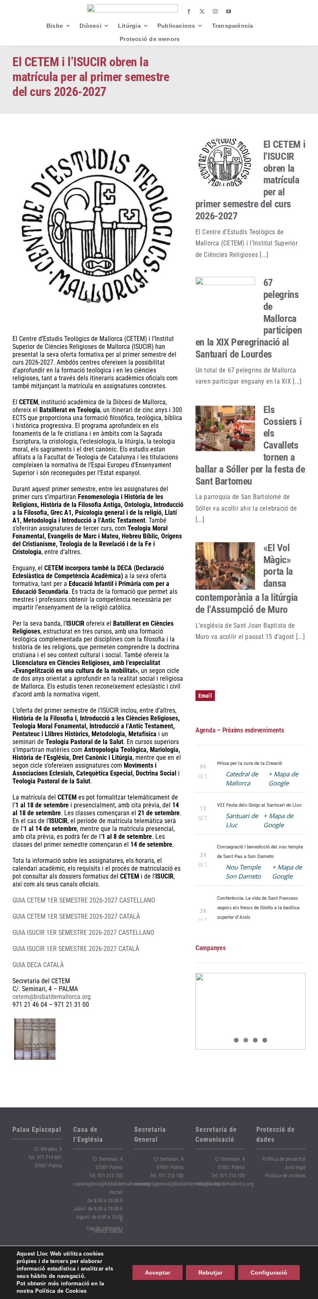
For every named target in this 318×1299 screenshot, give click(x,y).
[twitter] (202, 11)
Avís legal (295, 1167)
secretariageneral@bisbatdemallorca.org (176, 1184)
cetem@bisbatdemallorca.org (51, 997)
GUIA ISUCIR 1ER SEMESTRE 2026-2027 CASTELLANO (83, 932)
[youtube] (228, 11)
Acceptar (157, 1272)
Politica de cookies (285, 1175)
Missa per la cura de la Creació (249, 763)
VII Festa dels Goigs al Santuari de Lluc (259, 805)
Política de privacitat (284, 1159)
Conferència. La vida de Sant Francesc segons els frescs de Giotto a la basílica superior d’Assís (258, 907)
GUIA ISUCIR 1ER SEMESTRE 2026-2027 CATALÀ (75, 949)
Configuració (269, 1272)
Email (205, 695)
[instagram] (215, 11)
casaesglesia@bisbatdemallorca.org (111, 1184)
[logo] (132, 7)
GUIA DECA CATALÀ (38, 965)
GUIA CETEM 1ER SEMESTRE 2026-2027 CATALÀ (76, 916)
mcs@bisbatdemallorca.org (224, 1184)
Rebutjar (210, 1272)
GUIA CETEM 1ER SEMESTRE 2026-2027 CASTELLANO (83, 900)
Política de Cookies (61, 1291)
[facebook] (188, 11)
